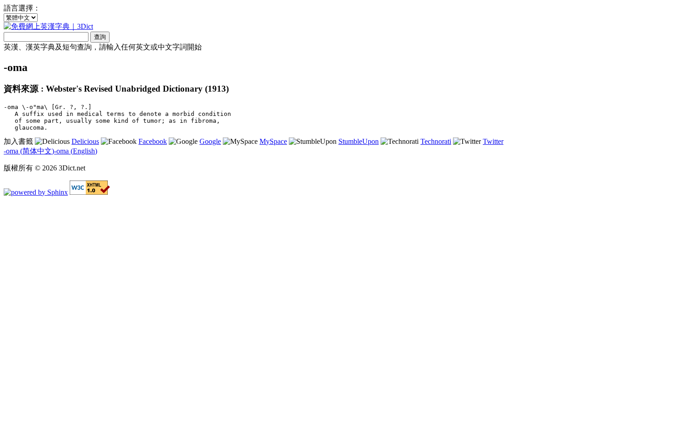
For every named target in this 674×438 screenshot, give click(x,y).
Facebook (152, 141)
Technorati (435, 141)
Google (210, 141)
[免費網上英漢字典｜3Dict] (48, 26)
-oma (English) (75, 151)
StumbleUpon (358, 141)
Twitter (493, 141)
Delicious (85, 141)
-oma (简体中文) (29, 151)
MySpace (273, 141)
